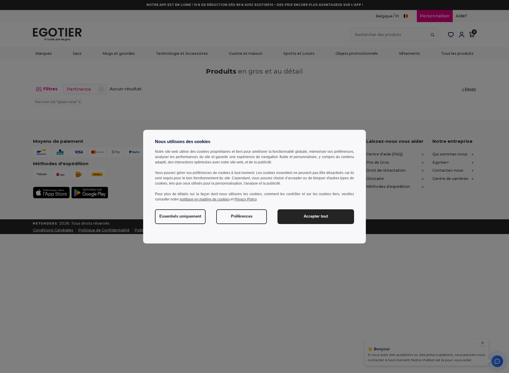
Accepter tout (316, 216)
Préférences (241, 216)
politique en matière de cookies (205, 199)
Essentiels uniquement (180, 216)
